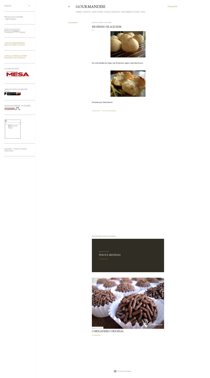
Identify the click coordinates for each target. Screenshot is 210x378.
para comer (97, 12)
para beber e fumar (130, 12)
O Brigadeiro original (108, 331)
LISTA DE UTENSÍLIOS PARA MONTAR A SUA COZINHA (15, 57)
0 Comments (107, 22)
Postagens (12, 19)
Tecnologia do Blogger (124, 371)
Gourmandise (90, 6)
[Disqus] (128, 145)
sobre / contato (83, 12)
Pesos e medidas (110, 255)
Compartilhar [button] (73, 23)
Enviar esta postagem (109, 111)
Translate (21, 32)
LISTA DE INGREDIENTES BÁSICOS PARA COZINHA (14, 44)
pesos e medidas (112, 12)
